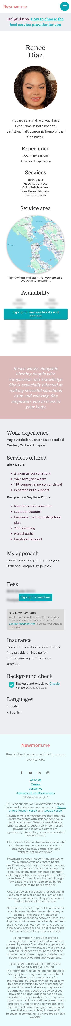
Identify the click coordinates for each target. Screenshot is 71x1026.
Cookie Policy (53, 810)
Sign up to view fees (36, 597)
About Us (35, 779)
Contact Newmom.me (22, 623)
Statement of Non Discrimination (35, 793)
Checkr (54, 683)
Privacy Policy (27, 810)
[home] (14, 6)
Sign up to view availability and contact (36, 314)
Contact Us (35, 788)
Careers (35, 784)
